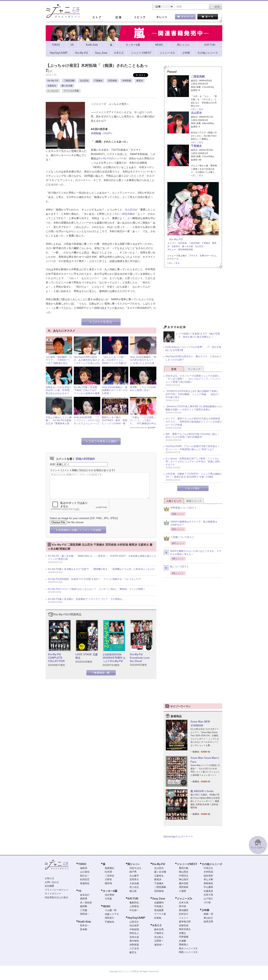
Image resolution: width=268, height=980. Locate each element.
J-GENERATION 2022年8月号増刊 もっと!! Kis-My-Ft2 (114, 658)
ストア (97, 17)
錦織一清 (208, 914)
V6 (79, 890)
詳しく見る (197, 109)
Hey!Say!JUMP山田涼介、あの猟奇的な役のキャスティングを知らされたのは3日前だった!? (87, 362)
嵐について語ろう (179, 566)
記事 (118, 17)
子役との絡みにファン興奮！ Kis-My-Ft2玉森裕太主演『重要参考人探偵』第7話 (59, 422)
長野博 (83, 898)
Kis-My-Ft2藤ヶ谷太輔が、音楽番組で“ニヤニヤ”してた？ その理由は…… (87, 599)
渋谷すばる (135, 868)
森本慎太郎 (185, 921)
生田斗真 (208, 894)
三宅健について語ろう (182, 537)
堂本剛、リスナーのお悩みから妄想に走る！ (143, 389)
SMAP (107, 133)
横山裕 (133, 891)
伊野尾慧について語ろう (183, 507)
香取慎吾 (208, 883)
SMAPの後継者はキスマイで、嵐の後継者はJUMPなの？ (193, 523)
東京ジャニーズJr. (188, 948)
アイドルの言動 (71, 91)
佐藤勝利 (159, 902)
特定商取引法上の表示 (56, 897)
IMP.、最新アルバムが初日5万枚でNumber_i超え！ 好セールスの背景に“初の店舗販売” (194, 436)
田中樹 (182, 906)
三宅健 (83, 910)
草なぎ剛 (208, 879)
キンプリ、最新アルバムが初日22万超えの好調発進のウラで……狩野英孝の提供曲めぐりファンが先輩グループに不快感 (194, 421)
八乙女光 (134, 948)
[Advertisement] (192, 297)
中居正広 (208, 868)
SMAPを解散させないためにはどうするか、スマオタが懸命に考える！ (195, 553)
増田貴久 (109, 918)
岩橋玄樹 (183, 925)
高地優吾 (183, 910)
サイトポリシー (53, 893)
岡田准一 (84, 914)
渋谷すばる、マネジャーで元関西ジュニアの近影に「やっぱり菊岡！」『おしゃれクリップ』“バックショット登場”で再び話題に (193, 378)
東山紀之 (208, 918)
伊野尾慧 (134, 944)
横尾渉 (139, 80)
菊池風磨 (159, 910)
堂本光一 (84, 925)
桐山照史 (183, 871)
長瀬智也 (84, 883)
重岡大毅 (183, 868)
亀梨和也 (134, 902)
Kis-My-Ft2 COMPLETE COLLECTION (56, 658)
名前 (52, 464)
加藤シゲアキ (112, 914)
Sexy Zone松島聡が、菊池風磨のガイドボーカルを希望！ (115, 390)
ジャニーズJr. (185, 898)
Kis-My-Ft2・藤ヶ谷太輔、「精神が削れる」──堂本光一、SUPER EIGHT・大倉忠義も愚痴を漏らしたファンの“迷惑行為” (102, 557)
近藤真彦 (208, 891)
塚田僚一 (159, 944)
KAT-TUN (133, 898)
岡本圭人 (134, 933)
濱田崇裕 (183, 887)
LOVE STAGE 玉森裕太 (86, 656)
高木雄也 (134, 940)
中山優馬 (208, 887)
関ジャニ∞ (133, 864)
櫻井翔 (108, 883)
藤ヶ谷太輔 (67, 85)
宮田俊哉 (112, 80)
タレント (161, 17)
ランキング (194, 369)
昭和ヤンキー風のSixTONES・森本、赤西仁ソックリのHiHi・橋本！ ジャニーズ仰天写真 (115, 423)
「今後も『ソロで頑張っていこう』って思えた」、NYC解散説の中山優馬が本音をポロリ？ (143, 422)
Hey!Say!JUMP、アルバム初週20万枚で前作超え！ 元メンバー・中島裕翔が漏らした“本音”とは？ (194, 448)
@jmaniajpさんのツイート (178, 836)
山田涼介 (134, 921)
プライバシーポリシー (56, 889)
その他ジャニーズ (212, 864)
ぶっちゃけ (52, 91)
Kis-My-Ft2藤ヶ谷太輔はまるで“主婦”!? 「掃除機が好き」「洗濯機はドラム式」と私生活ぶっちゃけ (101, 569)
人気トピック (173, 501)
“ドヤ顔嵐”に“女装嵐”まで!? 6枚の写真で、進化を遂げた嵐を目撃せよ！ (199, 335)
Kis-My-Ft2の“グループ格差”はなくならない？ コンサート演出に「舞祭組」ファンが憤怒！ (97, 589)
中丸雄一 (134, 910)
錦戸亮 (133, 871)
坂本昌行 (84, 895)
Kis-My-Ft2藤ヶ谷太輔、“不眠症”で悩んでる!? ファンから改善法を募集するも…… (87, 392)
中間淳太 (183, 875)
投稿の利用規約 (85, 458)
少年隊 (205, 910)
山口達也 (84, 871)
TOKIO (82, 864)
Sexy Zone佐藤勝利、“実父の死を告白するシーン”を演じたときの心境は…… (143, 362)
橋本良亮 (159, 929)
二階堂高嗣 (69, 80)
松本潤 (108, 871)
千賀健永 (98, 80)
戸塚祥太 (159, 933)
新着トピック (194, 501)
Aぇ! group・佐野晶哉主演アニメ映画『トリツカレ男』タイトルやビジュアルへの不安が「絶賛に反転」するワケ (194, 461)
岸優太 (182, 933)
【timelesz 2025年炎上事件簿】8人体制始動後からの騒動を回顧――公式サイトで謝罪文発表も (194, 408)
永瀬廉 (182, 940)
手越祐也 (109, 921)
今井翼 (108, 898)
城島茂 (83, 868)
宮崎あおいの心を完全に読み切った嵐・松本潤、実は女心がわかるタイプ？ (59, 392)
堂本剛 (83, 929)
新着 (173, 369)
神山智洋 (183, 879)
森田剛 (83, 906)
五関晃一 (159, 940)
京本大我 (183, 902)
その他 (207, 902)
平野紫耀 (183, 937)
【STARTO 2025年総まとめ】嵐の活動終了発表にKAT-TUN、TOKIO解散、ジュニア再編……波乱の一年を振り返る (193, 394)
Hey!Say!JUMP (136, 917)
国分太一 (84, 875)
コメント (55, 470)
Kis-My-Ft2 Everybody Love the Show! (139, 658)
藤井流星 (183, 883)
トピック (140, 17)
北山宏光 (84, 80)
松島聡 (157, 918)
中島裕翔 (134, 929)
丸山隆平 (134, 875)
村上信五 (134, 887)
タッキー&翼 (110, 890)
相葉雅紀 (109, 868)
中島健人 (159, 906)
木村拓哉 (126, 80)
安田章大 (134, 879)
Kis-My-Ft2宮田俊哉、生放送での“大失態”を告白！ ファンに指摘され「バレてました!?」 (95, 579)
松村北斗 (183, 914)
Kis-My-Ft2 (52, 80)
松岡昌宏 (84, 879)
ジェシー (183, 918)
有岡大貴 (134, 937)
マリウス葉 (160, 914)
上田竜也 (134, 906)
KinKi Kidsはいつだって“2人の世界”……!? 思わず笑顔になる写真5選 (193, 349)
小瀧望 (182, 891)
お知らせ (49, 878)
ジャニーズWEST (187, 864)
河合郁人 (159, 937)
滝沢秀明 (109, 895)
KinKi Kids (84, 921)
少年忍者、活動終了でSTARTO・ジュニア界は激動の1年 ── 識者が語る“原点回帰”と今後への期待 (194, 475)
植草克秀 (208, 921)
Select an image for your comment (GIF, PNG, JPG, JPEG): (84, 518)
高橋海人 (183, 944)
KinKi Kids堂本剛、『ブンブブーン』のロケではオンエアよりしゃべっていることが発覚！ (87, 422)
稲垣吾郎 (208, 875)
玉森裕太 (51, 85)
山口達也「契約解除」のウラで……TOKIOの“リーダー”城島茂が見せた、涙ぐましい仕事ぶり (59, 362)
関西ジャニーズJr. (188, 952)
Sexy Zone (158, 898)
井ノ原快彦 (86, 902)
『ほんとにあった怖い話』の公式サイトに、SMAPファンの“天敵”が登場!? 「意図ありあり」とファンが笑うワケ (115, 363)
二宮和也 (109, 875)
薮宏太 (133, 952)
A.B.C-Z (156, 925)
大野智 (108, 879)
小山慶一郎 (111, 910)
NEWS (106, 906)
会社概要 (49, 886)
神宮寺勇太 (185, 929)
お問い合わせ (52, 882)
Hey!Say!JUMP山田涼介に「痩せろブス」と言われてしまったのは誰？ (193, 358)
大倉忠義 (134, 883)
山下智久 (208, 898)
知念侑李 (134, 925)
